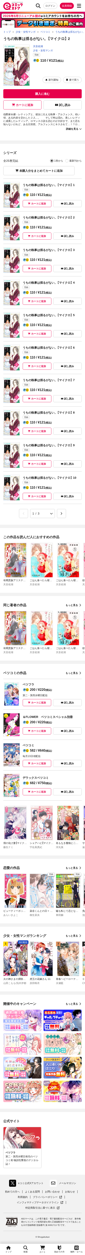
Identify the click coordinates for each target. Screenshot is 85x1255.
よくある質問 (32, 1191)
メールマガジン (67, 1183)
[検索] (38, 5)
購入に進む (42, 93)
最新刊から (75, 160)
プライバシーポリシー (47, 1197)
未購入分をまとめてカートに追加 (41, 170)
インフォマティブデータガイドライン (38, 1202)
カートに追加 (24, 105)
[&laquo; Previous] (23, 513)
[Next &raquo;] (61, 513)
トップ (8, 1252)
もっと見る (72, 605)
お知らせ (70, 1191)
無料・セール (76, 1252)
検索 (26, 1252)
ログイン (50, 5)
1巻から (58, 160)
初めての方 (59, 1252)
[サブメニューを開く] (79, 5)
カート (42, 1252)
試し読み (65, 105)
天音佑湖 (38, 46)
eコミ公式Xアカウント (27, 1184)
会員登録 (67, 5)
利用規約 (23, 1197)
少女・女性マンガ (43, 50)
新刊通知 (53, 79)
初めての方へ (12, 1191)
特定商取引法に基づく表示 (42, 1207)
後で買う (74, 79)
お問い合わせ (52, 1191)
